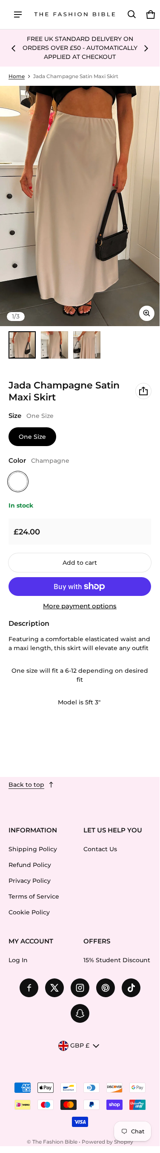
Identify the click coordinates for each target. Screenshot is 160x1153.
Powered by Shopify (107, 1141)
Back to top (26, 784)
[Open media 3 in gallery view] (86, 345)
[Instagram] (80, 987)
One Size (32, 437)
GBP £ (79, 1045)
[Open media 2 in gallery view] (54, 345)
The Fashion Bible (54, 1141)
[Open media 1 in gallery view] (22, 345)
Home (17, 76)
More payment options (80, 606)
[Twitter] (54, 987)
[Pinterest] (105, 987)
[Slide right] (146, 48)
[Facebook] (29, 987)
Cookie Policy (29, 912)
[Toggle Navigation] (18, 14)
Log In (18, 960)
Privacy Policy (30, 880)
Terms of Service (34, 896)
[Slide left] (14, 48)
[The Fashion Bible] (74, 14)
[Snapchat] (80, 1013)
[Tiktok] (131, 987)
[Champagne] (18, 481)
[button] (132, 14)
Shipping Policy (33, 849)
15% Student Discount (116, 960)
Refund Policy (30, 865)
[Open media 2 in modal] (80, 206)
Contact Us (100, 849)
